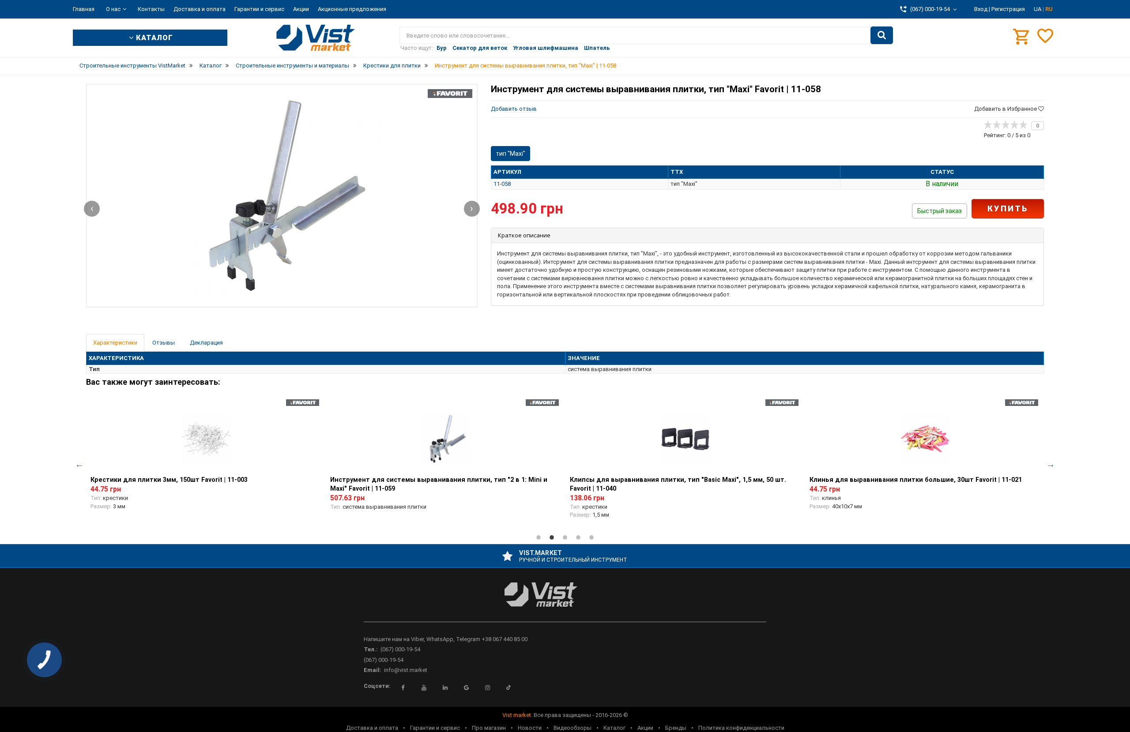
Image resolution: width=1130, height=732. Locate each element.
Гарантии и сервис (259, 9)
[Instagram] (487, 687)
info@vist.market (405, 670)
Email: (372, 670)
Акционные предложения (352, 9)
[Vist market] (565, 601)
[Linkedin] (445, 687)
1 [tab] (538, 537)
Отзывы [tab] (163, 342)
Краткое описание (524, 235)
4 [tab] (578, 537)
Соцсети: (377, 686)
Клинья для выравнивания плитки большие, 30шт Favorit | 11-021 (916, 479)
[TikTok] (508, 687)
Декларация (206, 342)
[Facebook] (402, 687)
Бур (442, 48)
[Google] (466, 687)
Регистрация (1008, 9)
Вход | (982, 9)
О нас (113, 9)
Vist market (516, 715)
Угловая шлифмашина (545, 48)
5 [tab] (591, 537)
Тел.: (371, 649)
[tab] (767, 235)
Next (1050, 464)
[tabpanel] (206, 459)
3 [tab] (565, 537)
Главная (83, 9)
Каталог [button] (153, 38)
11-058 (502, 183)
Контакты (151, 9)
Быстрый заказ (939, 210)
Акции (301, 9)
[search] (881, 35)
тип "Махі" (510, 153)
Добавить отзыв (514, 108)
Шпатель (597, 48)
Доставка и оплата (199, 9)
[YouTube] (423, 687)
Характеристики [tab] (115, 342)
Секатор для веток (479, 48)
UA (1038, 9)
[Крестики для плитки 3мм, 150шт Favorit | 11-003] (205, 439)
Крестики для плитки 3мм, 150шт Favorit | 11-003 (169, 479)
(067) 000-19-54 (400, 649)
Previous (79, 464)
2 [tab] (551, 537)
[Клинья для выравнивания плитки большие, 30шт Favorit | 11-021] (925, 439)
